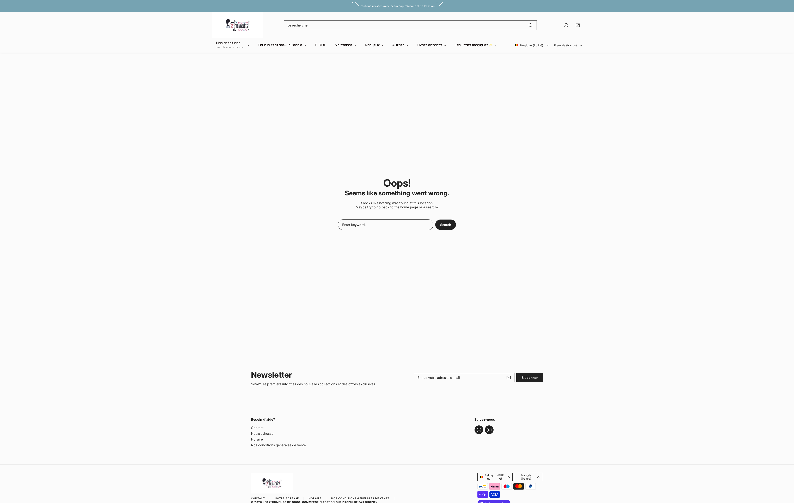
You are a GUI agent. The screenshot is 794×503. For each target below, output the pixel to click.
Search (445, 225)
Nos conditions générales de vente (278, 445)
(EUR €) (494, 477)
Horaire (257, 439)
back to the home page (400, 207)
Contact (257, 428)
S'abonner (529, 378)
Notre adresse (262, 434)
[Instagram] (489, 430)
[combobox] (410, 25)
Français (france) (565, 45)
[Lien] (237, 25)
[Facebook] (478, 430)
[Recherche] (531, 25)
